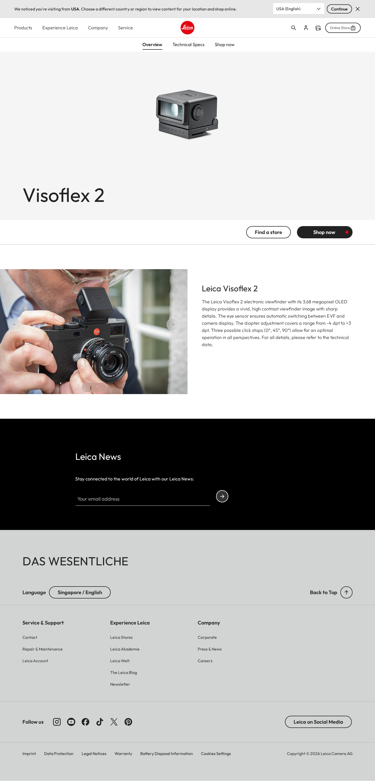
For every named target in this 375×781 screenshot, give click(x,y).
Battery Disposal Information (166, 753)
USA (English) (288, 8)
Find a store (318, 28)
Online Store (340, 27)
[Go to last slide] (32, 324)
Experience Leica (60, 28)
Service (125, 28)
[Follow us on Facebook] (85, 722)
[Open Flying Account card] (306, 28)
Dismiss (358, 9)
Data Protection (58, 753)
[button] (346, 592)
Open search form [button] (294, 28)
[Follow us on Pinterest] (128, 722)
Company (98, 28)
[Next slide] (155, 324)
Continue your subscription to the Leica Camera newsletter (222, 496)
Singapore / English (80, 592)
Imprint (29, 753)
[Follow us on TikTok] (100, 722)
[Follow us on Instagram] (57, 722)
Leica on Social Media (318, 722)
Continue (339, 8)
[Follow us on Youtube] (71, 722)
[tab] (91, 388)
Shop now (324, 232)
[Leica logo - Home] (187, 27)
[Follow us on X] (114, 722)
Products (23, 28)
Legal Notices (94, 753)
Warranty (123, 753)
